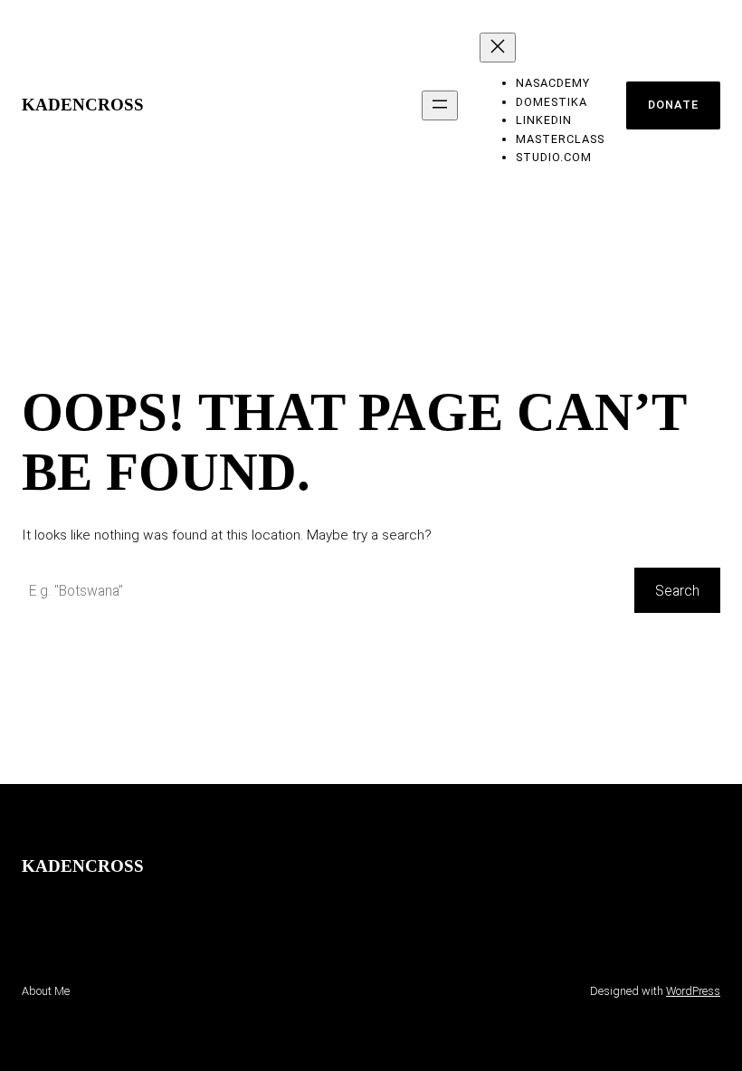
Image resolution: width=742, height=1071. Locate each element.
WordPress (693, 991)
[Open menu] (440, 105)
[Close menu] (498, 47)
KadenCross (83, 104)
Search (677, 590)
